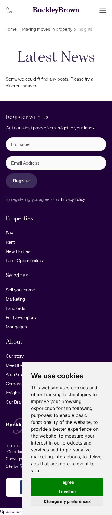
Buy (9, 233)
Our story (15, 356)
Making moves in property (47, 29)
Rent (10, 242)
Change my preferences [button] (67, 501)
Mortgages (16, 326)
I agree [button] (67, 482)
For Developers (21, 317)
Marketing (15, 299)
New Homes (18, 251)
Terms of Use (17, 445)
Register (21, 181)
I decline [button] (67, 491)
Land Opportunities (24, 260)
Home (11, 29)
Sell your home (20, 290)
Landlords (15, 308)
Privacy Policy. (73, 199)
